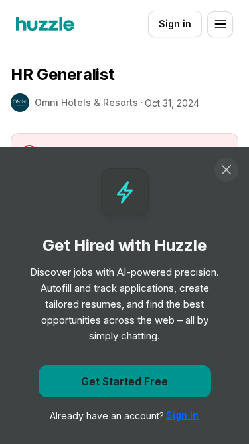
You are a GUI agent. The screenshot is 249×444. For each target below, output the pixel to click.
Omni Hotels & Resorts (86, 102)
